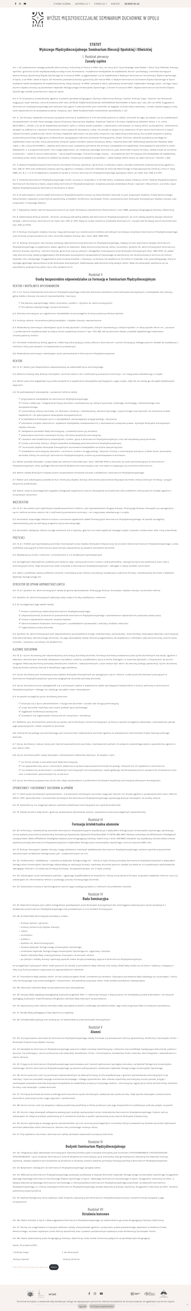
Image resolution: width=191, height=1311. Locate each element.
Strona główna (62, 3)
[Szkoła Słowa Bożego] (163, 1293)
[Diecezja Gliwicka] (41, 1293)
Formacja (99, 3)
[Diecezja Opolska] (30, 1293)
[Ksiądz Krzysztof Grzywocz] (149, 1293)
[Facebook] (89, 1294)
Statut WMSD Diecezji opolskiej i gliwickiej (30, 1267)
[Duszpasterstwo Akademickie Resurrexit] (135, 1293)
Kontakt (115, 3)
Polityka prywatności (102, 1306)
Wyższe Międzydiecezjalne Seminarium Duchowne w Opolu (103, 18)
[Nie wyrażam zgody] (187, 1304)
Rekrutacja (132, 3)
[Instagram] (95, 1294)
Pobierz (54, 1267)
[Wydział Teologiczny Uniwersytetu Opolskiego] (52, 1293)
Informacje (81, 3)
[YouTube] (101, 1294)
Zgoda (82, 1306)
